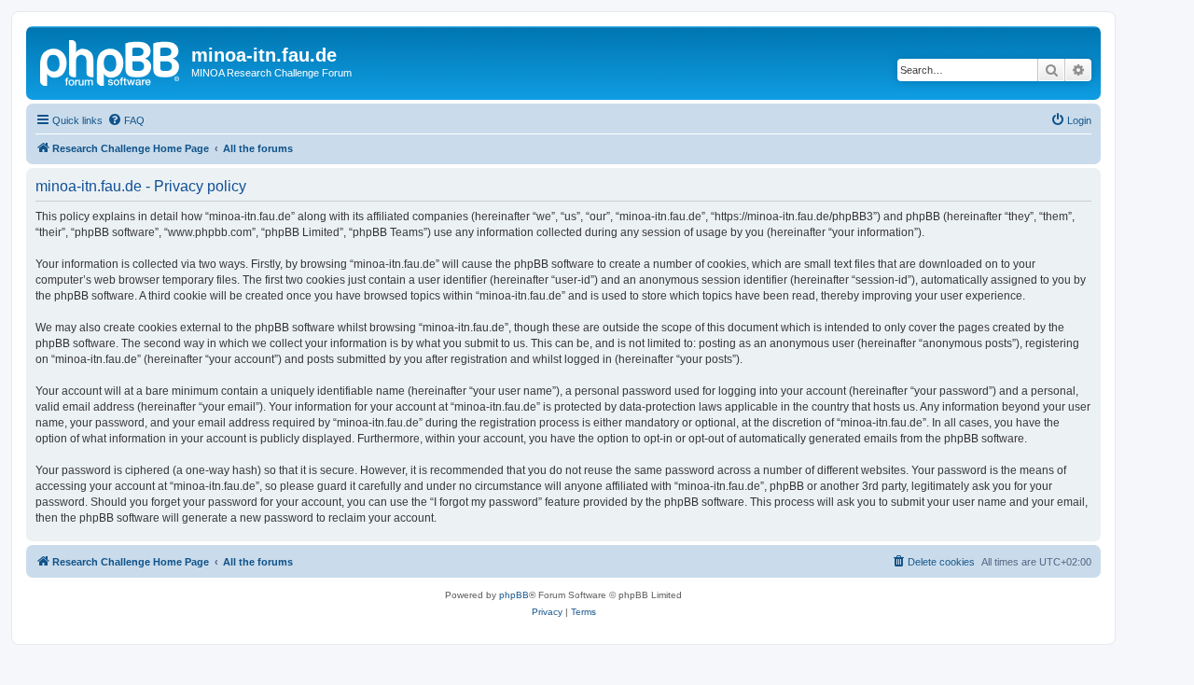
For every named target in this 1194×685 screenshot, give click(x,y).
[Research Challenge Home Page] (111, 61)
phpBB (514, 595)
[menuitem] (126, 120)
